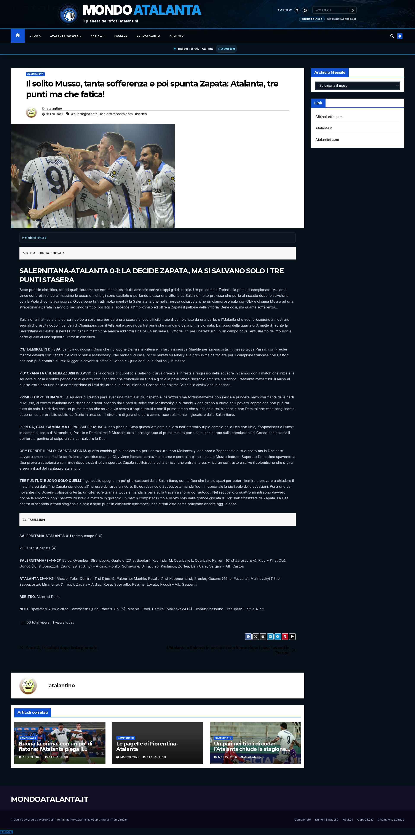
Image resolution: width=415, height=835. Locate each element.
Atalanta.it (323, 128)
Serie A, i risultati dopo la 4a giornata (61, 647)
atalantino (54, 108)
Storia (35, 35)
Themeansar (118, 819)
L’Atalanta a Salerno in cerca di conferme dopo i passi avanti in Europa (228, 650)
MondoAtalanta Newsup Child (85, 819)
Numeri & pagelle (326, 819)
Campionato (35, 74)
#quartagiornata (84, 114)
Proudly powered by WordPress (32, 819)
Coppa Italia (365, 819)
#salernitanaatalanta (116, 114)
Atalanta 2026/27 (64, 36)
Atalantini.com (327, 139)
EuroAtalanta (148, 35)
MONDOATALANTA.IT (49, 799)
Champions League (391, 819)
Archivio (177, 35)
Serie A (97, 36)
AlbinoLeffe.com (329, 117)
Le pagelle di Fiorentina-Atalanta (147, 746)
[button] (392, 36)
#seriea (141, 114)
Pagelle (120, 35)
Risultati (348, 819)
